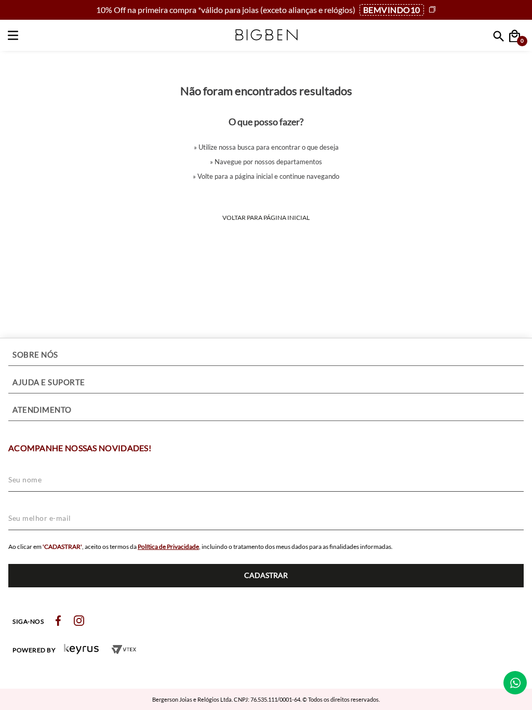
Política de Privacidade (168, 546)
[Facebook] (58, 621)
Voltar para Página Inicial (266, 217)
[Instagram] (79, 621)
